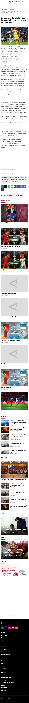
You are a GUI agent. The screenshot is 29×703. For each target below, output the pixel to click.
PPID (2, 693)
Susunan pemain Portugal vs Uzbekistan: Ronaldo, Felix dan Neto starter (13, 339)
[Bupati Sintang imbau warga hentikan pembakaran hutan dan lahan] (5, 493)
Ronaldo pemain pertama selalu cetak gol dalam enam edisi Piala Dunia (13, 316)
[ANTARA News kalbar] (15, 1)
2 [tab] (12, 535)
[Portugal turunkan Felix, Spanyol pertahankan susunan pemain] (14, 260)
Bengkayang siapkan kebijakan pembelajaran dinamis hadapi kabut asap (13, 478)
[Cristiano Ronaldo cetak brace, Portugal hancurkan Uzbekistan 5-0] (14, 283)
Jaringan (3, 672)
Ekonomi (3, 649)
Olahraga (11, 9)
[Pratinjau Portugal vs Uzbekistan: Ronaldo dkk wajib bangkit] (14, 377)
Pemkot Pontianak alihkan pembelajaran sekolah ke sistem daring (17, 485)
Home (5, 9)
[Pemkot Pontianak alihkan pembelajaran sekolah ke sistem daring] (5, 486)
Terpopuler (4, 416)
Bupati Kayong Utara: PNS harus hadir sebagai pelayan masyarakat (18, 422)
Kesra (2, 663)
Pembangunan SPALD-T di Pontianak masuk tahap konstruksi (17, 436)
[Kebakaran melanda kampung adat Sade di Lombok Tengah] (5, 507)
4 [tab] (16, 535)
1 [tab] (10, 535)
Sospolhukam (5, 652)
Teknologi (4, 666)
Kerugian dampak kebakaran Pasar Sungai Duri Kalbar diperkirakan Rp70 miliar (18, 443)
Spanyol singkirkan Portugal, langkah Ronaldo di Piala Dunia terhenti (12, 245)
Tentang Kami (5, 680)
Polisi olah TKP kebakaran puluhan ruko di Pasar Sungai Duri (18, 450)
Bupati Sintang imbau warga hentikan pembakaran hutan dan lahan (18, 492)
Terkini (3, 632)
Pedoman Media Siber (7, 682)
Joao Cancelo (8, 195)
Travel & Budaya (5, 654)
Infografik (4, 561)
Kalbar (3, 646)
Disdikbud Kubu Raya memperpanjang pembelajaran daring (14, 529)
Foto (2, 513)
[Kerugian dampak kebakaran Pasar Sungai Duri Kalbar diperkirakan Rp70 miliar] (5, 444)
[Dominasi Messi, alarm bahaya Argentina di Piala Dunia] (14, 354)
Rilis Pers (3, 668)
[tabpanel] (14, 526)
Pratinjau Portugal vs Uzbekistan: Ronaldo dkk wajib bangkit (13, 386)
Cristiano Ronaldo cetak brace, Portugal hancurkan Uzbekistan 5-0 (13, 292)
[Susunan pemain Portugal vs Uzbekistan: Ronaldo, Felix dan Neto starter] (14, 330)
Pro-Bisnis (4, 657)
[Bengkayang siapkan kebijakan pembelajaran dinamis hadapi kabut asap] (14, 469)
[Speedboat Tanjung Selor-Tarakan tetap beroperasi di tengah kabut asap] (5, 500)
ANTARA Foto (5, 687)
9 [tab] (22, 560)
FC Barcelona (18, 195)
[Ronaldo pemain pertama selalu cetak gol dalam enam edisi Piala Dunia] (14, 307)
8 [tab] (20, 560)
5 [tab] (19, 535)
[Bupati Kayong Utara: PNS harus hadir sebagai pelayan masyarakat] (5, 423)
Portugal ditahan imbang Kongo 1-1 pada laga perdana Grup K (13, 409)
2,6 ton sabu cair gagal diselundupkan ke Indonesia (13, 610)
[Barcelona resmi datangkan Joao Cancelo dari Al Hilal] (14, 213)
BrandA (3, 685)
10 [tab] (24, 560)
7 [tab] (18, 560)
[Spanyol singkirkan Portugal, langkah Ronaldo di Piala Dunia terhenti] (14, 236)
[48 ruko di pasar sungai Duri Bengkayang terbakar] (5, 430)
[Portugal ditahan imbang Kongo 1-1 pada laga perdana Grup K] (14, 401)
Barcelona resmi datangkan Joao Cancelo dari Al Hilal (13, 222)
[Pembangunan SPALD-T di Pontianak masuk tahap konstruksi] (5, 437)
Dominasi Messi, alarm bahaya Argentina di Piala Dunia (14, 362)
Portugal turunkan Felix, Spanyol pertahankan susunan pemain (11, 269)
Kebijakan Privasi (6, 677)
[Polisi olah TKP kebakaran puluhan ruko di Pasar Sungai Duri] (5, 451)
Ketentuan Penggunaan (8, 675)
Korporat (3, 690)
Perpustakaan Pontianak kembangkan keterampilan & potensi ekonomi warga (13, 553)
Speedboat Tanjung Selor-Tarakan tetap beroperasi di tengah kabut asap (18, 499)
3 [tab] (14, 535)
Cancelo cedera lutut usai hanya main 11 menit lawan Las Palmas (12, 11)
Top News (4, 457)
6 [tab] (15, 560)
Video (3, 537)
